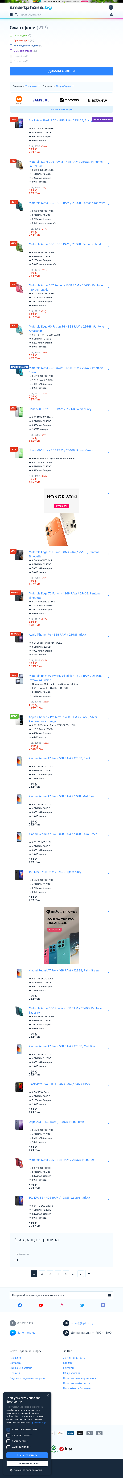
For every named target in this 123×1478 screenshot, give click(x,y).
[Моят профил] (111, 15)
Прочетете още (38, 1422)
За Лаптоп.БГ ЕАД (74, 1357)
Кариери (68, 1363)
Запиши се (109, 1295)
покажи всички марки (61, 109)
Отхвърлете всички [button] (27, 1463)
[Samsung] (41, 100)
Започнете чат (27, 1333)
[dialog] (27, 1433)
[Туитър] (82, 1305)
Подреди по (49, 86)
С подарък (21, 61)
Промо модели (24, 40)
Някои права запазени (21, 1470)
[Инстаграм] (62, 1305)
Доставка (15, 1363)
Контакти (68, 1368)
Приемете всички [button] (27, 1455)
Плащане (15, 1357)
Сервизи (15, 1373)
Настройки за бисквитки (77, 1388)
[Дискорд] (103, 1305)
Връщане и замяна (21, 1368)
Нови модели (22, 35)
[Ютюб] (41, 1305)
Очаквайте (21, 56)
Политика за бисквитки (76, 1383)
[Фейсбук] (20, 1305)
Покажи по (18, 86)
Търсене (17, 14)
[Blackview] (97, 100)
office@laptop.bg (82, 1323)
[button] (27, 1470)
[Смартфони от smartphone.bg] (31, 8)
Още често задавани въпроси (27, 1378)
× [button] (47, 1395)
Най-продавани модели (28, 45)
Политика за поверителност (79, 1378)
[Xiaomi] (19, 100)
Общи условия (71, 1373)
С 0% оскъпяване (25, 50)
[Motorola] (69, 100)
